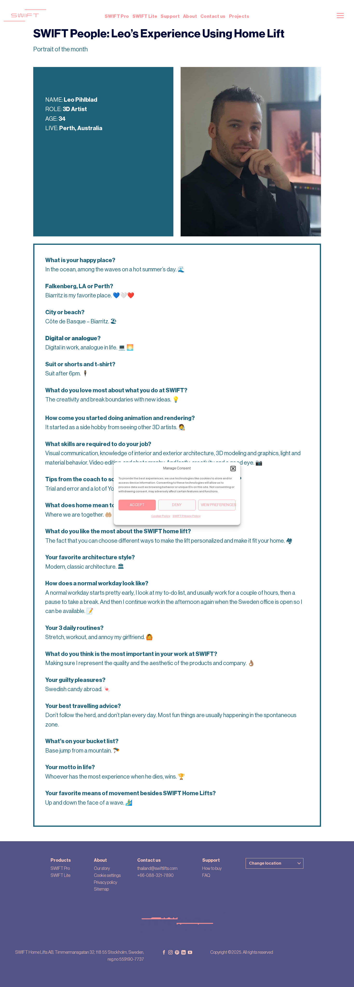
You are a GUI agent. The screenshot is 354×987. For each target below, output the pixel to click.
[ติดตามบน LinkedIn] (183, 952)
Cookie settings (107, 875)
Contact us (213, 16)
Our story (102, 868)
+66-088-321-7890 (155, 875)
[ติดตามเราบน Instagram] (170, 952)
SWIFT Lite (144, 16)
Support (170, 16)
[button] (233, 468)
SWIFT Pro (117, 16)
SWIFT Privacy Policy (187, 515)
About (190, 16)
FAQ (206, 875)
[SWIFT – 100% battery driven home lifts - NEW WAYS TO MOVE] (88, 15)
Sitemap (101, 889)
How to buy (212, 868)
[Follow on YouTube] (190, 952)
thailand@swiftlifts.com (157, 868)
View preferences (218, 505)
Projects (239, 16)
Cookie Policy (160, 515)
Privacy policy (105, 882)
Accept (137, 505)
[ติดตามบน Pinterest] (177, 952)
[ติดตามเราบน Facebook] (164, 952)
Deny (177, 505)
